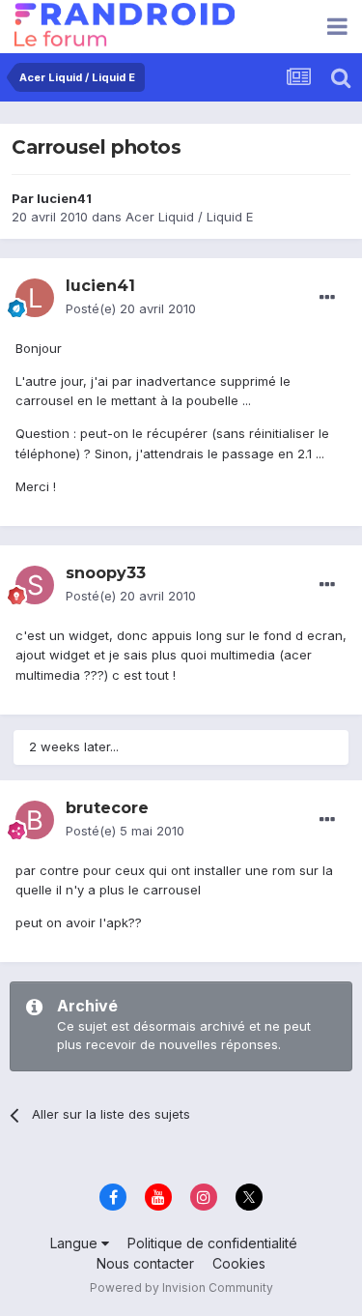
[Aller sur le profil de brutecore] (34, 820)
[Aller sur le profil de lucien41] (34, 297)
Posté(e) (131, 308)
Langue (75, 1243)
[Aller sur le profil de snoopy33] (34, 585)
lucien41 (64, 198)
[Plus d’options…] (327, 297)
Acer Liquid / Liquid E (189, 216)
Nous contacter (145, 1263)
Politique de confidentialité (212, 1243)
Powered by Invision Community (181, 1287)
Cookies (238, 1263)
